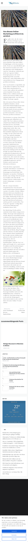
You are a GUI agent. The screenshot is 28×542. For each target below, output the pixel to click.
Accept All (14, 531)
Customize (14, 535)
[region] (14, 528)
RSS (5, 429)
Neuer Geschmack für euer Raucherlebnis (8, 312)
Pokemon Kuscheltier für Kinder (16, 380)
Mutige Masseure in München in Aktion (13, 345)
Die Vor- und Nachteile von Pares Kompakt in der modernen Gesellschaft (14, 358)
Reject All (14, 539)
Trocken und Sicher (21, 311)
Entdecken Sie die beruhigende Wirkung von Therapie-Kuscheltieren (13, 365)
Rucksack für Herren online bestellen (16, 387)
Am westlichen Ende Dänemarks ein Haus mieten (17, 372)
